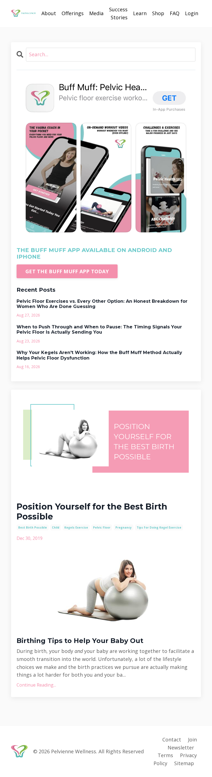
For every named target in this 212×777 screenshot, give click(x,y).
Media (96, 13)
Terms (165, 755)
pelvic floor (101, 527)
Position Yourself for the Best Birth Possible (92, 512)
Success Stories (118, 13)
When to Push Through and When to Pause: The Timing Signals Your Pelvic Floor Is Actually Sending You (99, 329)
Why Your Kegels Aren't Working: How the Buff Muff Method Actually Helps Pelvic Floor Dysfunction (99, 355)
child (55, 527)
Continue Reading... (36, 685)
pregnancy (123, 527)
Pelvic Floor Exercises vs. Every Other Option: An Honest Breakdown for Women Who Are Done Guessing (102, 304)
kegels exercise (76, 527)
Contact (171, 739)
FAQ (174, 13)
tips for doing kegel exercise (159, 527)
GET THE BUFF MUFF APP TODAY (67, 271)
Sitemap (184, 763)
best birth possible (32, 527)
